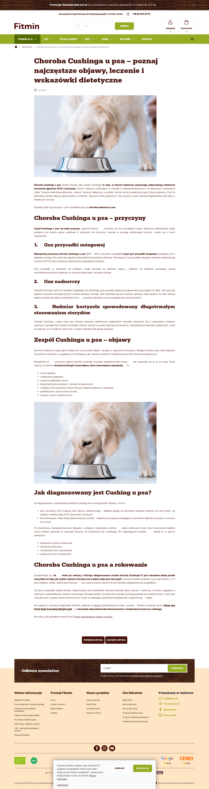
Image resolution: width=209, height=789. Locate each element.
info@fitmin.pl (170, 698)
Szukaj (124, 26)
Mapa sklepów (56, 708)
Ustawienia (62, 784)
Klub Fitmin (91, 704)
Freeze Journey (93, 700)
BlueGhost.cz (189, 783)
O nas (52, 700)
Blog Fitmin (127, 700)
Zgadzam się (142, 768)
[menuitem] (27, 39)
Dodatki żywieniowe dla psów (135, 721)
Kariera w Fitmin (93, 713)
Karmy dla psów (129, 704)
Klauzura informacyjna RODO (26, 715)
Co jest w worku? (57, 704)
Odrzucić (119, 768)
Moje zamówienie (21, 735)
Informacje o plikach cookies (27, 724)
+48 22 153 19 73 (171, 704)
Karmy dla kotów (130, 708)
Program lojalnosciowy (132, 713)
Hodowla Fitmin (93, 708)
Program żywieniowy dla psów (136, 717)
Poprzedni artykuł (93, 640)
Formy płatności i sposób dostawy (29, 704)
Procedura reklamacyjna (25, 719)
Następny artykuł (116, 640)
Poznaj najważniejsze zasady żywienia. (93, 616)
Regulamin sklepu (22, 700)
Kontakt (54, 713)
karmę (97, 605)
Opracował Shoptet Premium (170, 783)
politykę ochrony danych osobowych (146, 676)
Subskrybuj (177, 668)
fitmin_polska (169, 715)
